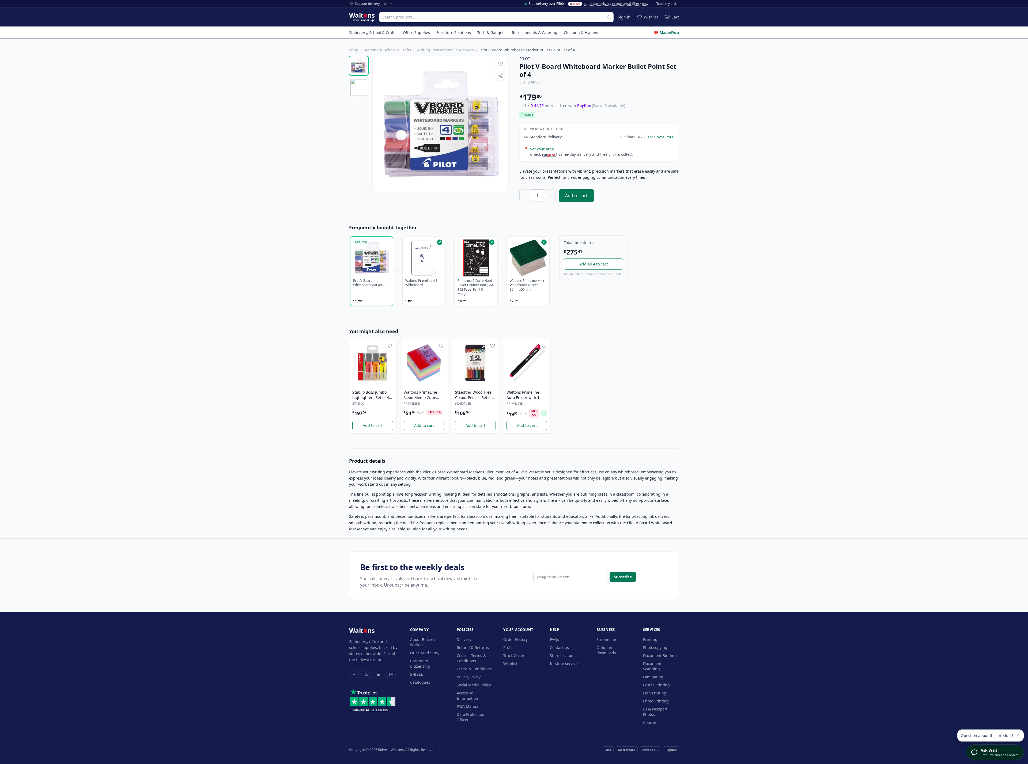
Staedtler (463, 403)
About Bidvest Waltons (422, 642)
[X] (366, 674)
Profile (509, 647)
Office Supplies (416, 32)
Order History (515, 639)
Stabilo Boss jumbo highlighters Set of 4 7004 (370, 395)
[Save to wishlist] (500, 64)
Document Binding (660, 655)
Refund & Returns (473, 647)
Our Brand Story (424, 652)
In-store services (565, 663)
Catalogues (420, 682)
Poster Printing (656, 684)
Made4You (666, 32)
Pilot (524, 58)
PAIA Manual (468, 706)
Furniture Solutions (453, 32)
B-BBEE (416, 674)
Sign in (624, 17)
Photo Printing (656, 701)
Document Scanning (652, 666)
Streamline (606, 639)
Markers (466, 49)
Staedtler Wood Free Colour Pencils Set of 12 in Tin (473, 395)
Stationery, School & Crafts (372, 32)
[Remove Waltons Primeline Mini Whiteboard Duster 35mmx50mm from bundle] (528, 258)
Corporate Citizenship (420, 663)
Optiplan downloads (606, 650)
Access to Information (467, 695)
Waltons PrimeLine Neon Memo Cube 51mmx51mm (420, 395)
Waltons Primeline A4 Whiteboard (421, 283)
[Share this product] (500, 76)
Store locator (561, 655)
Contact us (559, 647)
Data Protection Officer (470, 717)
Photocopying (655, 647)
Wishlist (510, 663)
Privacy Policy (469, 676)
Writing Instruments (435, 49)
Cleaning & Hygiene (581, 32)
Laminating (653, 676)
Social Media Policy (474, 684)
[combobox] (496, 17)
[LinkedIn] (378, 674)
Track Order (513, 655)
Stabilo (358, 403)
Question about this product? (987, 735)
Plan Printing (654, 692)
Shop (353, 49)
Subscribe (623, 576)
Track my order (667, 4)
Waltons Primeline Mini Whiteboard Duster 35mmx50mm (527, 285)
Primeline (412, 403)
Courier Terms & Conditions (471, 658)
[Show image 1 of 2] (358, 65)
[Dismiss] (1018, 735)
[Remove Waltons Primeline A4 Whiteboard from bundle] (423, 258)
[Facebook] (354, 674)
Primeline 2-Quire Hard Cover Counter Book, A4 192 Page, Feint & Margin (475, 287)
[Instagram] (391, 674)
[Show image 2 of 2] (358, 87)
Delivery (464, 639)
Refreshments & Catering (534, 32)
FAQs (554, 639)
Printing (650, 639)
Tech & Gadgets (491, 32)
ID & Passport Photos (655, 711)
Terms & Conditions (474, 668)
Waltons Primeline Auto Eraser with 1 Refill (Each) (523, 395)
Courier (649, 722)
